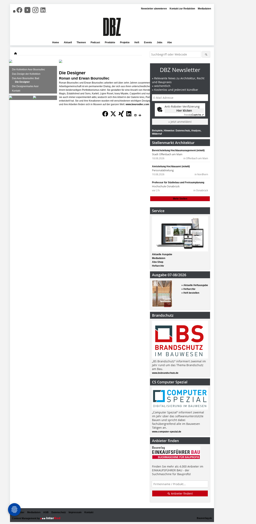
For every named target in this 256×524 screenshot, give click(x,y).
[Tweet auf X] (113, 117)
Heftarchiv (158, 265)
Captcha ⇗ (194, 114)
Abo (169, 42)
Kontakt (16, 90)
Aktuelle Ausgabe (162, 254)
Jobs (159, 42)
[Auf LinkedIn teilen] (129, 117)
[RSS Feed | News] (14, 11)
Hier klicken (184, 110)
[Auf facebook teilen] (105, 117)
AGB (46, 512)
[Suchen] (206, 54)
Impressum (75, 512)
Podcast (95, 42)
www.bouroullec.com (137, 104)
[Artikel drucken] (140, 115)
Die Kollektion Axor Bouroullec (28, 69)
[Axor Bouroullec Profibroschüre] (34, 98)
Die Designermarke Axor (25, 86)
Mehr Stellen (180, 198)
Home (55, 42)
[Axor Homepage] (10, 62)
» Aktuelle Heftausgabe (194, 285)
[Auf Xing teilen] (121, 117)
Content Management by (26, 518)
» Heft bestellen (190, 292)
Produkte (110, 42)
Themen (81, 42)
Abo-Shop (157, 262)
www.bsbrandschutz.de (165, 373)
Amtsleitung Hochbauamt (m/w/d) (171, 166)
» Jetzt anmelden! (180, 122)
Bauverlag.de (204, 518)
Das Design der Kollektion (26, 74)
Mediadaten (204, 8)
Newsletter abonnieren (154, 8)
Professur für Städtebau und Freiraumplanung (178, 182)
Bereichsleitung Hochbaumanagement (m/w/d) (178, 150)
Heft (136, 42)
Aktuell (68, 42)
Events (148, 42)
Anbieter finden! (181, 493)
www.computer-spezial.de (166, 431)
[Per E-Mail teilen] (135, 115)
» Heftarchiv (188, 289)
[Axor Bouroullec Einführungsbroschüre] (10, 98)
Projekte (125, 42)
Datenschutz (58, 512)
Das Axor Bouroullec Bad (25, 78)
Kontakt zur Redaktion (182, 8)
